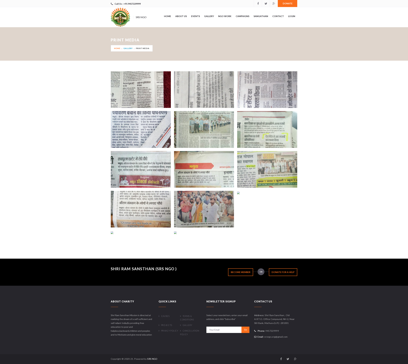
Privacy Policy (169, 330)
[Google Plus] (274, 3)
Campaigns (242, 16)
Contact (278, 16)
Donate (287, 3)
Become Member (240, 272)
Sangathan (261, 16)
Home (167, 16)
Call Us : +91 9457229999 (128, 3)
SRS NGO (152, 358)
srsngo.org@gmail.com (276, 336)
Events (195, 16)
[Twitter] (266, 3)
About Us (181, 16)
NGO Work (224, 16)
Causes (165, 316)
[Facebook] (258, 3)
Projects (166, 325)
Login (291, 16)
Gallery (209, 16)
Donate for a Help (283, 272)
